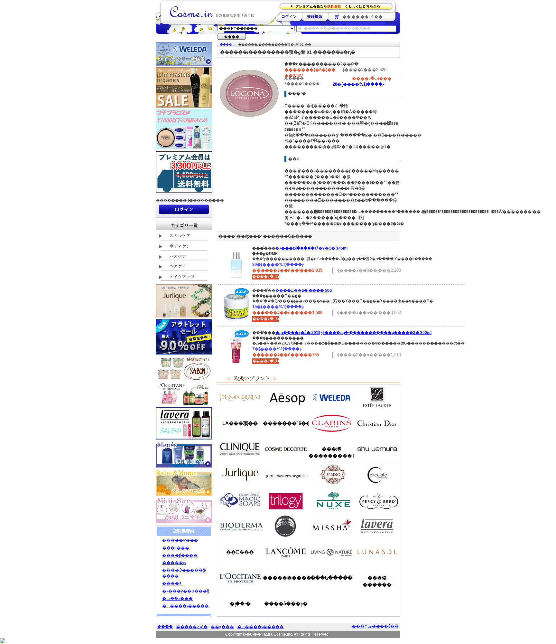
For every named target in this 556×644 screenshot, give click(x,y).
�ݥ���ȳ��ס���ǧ (185, 591)
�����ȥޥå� (192, 626)
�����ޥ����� (286, 475)
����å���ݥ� (286, 603)
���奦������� (377, 449)
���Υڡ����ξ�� (375, 626)
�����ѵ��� (180, 540)
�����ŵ (174, 562)
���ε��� (175, 547)
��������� (377, 526)
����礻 (172, 583)
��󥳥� (286, 552)
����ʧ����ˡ (180, 555)
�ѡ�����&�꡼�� (377, 500)
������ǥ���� (286, 449)
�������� (289, 16)
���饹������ (377, 581)
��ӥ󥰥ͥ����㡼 (331, 552)
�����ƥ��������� (377, 397)
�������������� (240, 397)
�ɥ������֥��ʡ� (240, 500)
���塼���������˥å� (331, 452)
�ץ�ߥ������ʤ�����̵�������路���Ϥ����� (338, 6)
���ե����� (331, 578)
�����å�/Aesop (286, 397)
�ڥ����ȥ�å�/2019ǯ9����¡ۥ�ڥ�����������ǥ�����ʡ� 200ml (353, 332)
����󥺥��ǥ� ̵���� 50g (303, 290)
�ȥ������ (286, 500)
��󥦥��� (240, 552)
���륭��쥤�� (377, 475)
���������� (240, 578)
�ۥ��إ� (240, 603)
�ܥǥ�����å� (286, 526)
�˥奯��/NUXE (331, 500)
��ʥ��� (377, 552)
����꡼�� (240, 475)
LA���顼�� (240, 423)
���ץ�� (331, 475)
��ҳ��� (222, 626)
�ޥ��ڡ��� (177, 598)
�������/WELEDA (331, 397)
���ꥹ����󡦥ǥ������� (377, 423)
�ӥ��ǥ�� (240, 526)
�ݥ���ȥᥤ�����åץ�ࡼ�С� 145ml (311, 248)
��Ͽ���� (315, 16)
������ (331, 423)
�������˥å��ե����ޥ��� (286, 423)
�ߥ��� (331, 526)
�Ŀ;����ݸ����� (185, 605)
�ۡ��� (226, 44)
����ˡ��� (240, 449)
